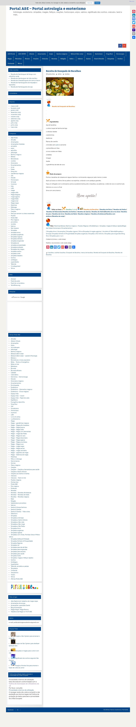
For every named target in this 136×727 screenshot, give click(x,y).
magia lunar (14, 201)
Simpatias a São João (17, 522)
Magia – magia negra (17, 446)
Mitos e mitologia (16, 459)
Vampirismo (14, 572)
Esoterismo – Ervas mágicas (20, 391)
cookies (13, 161)
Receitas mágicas (84, 214)
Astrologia (14, 349)
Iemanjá (13, 182)
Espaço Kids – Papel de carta (20, 398)
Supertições (14, 564)
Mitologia (14, 207)
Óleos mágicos (15, 465)
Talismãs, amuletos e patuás (20, 566)
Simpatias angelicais (81, 234)
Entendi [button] (97, 3)
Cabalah (13, 372)
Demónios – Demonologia (19, 377)
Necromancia (15, 461)
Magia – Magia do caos (18, 436)
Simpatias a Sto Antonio (96, 234)
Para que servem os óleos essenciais (22, 213)
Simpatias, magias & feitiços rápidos (111, 226)
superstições (15, 262)
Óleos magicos (15, 209)
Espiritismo (14, 400)
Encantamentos (67, 228)
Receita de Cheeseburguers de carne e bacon (25, 80)
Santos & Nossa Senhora (19, 507)
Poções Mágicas (83, 226)
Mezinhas (18, 59)
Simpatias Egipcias (16, 543)
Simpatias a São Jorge (18, 524)
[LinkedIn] (134, 15)
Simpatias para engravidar (113, 234)
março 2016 (14, 106)
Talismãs (13, 264)
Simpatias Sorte (16, 556)
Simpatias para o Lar (56, 236)
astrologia (14, 152)
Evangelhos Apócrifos (18, 402)
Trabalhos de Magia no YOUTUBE (21, 612)
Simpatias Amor (52, 231)
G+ (18, 710)
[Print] (134, 33)
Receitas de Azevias (84, 212)
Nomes (27, 59)
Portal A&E (14, 218)
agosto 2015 (14, 121)
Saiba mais (89, 3)
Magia (10, 59)
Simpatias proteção (17, 247)
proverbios (14, 222)
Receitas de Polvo (106, 209)
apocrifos (14, 150)
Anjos (51, 54)
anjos (12, 148)
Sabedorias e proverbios (18, 503)
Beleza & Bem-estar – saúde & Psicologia (24, 356)
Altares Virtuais (15, 341)
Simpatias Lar (15, 545)
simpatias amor (15, 232)
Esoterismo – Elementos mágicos (21, 389)
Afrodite (91, 226)
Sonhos (120, 59)
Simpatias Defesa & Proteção (20, 539)
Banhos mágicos (62, 54)
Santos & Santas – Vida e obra (20, 511)
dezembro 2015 (16, 112)
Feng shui (14, 171)
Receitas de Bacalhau (91, 209)
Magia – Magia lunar (17, 444)
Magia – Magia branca (18, 427)
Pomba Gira (14, 482)
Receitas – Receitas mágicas (20, 497)
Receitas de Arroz (58, 214)
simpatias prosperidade (18, 245)
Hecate (13, 178)
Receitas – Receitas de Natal (20, 495)
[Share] (134, 37)
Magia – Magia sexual (18, 448)
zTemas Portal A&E (17, 579)
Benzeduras (14, 159)
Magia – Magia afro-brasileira (20, 425)
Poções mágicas (16, 480)
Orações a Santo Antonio (19, 471)
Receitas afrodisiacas (98, 214)
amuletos (14, 146)
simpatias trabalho (16, 255)
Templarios (14, 568)
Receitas (54, 59)
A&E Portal (11, 54)
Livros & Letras (15, 417)
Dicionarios (14, 163)
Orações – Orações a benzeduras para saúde (25, 469)
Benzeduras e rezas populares (20, 360)
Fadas (13, 169)
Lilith (12, 188)
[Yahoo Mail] (134, 30)
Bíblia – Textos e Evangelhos (20, 362)
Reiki (12, 499)
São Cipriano (15, 228)
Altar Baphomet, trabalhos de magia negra (24, 601)
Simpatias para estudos (18, 551)
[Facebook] (134, 19)
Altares (31, 54)
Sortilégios (14, 562)
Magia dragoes (15, 194)
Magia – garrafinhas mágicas (20, 423)
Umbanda (11, 63)
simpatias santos (16, 251)
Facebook (11, 710)
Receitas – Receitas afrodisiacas (21, 492)
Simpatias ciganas (72, 231)
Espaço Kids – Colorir (17, 396)
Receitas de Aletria (98, 212)
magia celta (14, 192)
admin (60, 74)
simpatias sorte (15, 253)
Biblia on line (15, 364)
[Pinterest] (134, 11)
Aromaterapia (15, 347)
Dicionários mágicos (17, 381)
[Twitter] (134, 22)
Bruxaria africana (16, 370)
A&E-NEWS (22, 54)
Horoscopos (120, 54)
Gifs (12, 176)
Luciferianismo (15, 419)
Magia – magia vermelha (19, 450)
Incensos (14, 184)
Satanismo (14, 513)
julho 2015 (14, 123)
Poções (13, 216)
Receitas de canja (58, 216)
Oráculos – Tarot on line (18, 478)
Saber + (71, 59)
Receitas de (109, 212)
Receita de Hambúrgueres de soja (22, 87)
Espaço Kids (15, 394)
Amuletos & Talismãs (109, 231)
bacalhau (51, 252)
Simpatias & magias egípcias (92, 231)
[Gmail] (134, 26)
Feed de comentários (17, 283)
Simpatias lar (15, 243)
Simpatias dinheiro (16, 239)
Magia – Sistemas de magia (19, 455)
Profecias (14, 488)
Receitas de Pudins (119, 209)
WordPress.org (15, 285)
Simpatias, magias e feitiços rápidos (22, 558)
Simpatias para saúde (17, 554)
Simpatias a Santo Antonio (19, 520)
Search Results (99, 59)
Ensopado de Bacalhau (73, 252)
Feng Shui (109, 54)
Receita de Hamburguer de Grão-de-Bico (24, 78)
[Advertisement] (70, 30)
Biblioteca (14, 366)
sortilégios (14, 260)
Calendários (14, 375)
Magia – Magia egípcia (18, 440)
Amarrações (42, 54)
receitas (67, 74)
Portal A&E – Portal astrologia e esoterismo (48, 8)
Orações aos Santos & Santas (20, 473)
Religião (63, 59)
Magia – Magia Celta (17, 429)
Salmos (80, 59)
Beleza (63, 226)
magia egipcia (15, 197)
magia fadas (15, 199)
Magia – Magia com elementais (21, 431)
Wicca (20, 63)
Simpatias (110, 59)
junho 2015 (14, 125)
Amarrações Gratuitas (18, 144)
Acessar (13, 279)
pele (57, 145)
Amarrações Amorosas (18, 603)
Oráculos (45, 59)
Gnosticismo (15, 408)
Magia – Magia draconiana (19, 438)
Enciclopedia (15, 385)
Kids (12, 186)
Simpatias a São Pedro (18, 526)
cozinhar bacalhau (60, 252)
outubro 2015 (15, 116)
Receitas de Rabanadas (54, 212)
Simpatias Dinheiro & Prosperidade (63, 234)
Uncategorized (15, 266)
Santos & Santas (16, 509)
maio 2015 (14, 127)
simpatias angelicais (17, 234)
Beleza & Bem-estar (77, 54)
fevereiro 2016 (15, 108)
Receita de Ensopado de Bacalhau (104, 252)
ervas (12, 167)
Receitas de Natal (71, 214)
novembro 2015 (16, 114)
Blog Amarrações (16, 607)
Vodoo (13, 575)
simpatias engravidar (17, 241)
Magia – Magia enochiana (19, 442)
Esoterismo (99, 54)
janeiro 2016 (14, 110)
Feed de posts (15, 281)
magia (13, 190)
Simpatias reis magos (17, 249)
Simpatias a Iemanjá (17, 518)
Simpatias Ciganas (16, 237)
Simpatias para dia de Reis (19, 547)
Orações (36, 59)
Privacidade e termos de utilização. (21, 690)
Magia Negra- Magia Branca (19, 609)
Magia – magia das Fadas (19, 434)
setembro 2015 (15, 119)
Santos (88, 59)
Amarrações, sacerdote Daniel (20, 605)
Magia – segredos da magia (19, 452)
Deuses (89, 54)
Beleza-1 (13, 358)
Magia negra (15, 203)
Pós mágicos (15, 220)
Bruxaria (13, 368)
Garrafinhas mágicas (17, 173)
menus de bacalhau (87, 252)
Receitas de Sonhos (69, 212)
